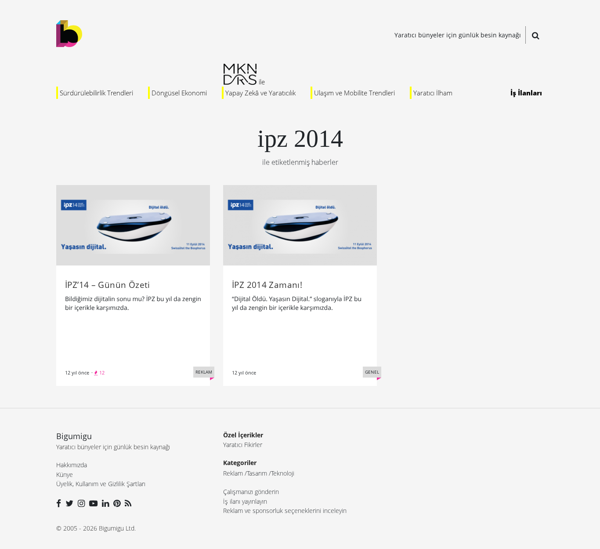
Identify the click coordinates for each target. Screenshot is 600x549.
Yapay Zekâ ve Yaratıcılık (260, 92)
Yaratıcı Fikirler (242, 444)
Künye (64, 474)
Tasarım (257, 473)
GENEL (372, 372)
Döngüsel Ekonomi (179, 92)
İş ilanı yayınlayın (245, 501)
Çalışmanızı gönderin (251, 491)
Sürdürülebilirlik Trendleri (96, 92)
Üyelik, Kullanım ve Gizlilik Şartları (100, 484)
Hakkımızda (71, 465)
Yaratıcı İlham (432, 92)
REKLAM (203, 372)
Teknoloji (282, 473)
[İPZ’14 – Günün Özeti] (133, 224)
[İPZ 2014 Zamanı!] (300, 224)
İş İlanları (526, 92)
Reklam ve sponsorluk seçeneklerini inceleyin (285, 510)
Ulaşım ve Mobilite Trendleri (354, 92)
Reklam (233, 473)
